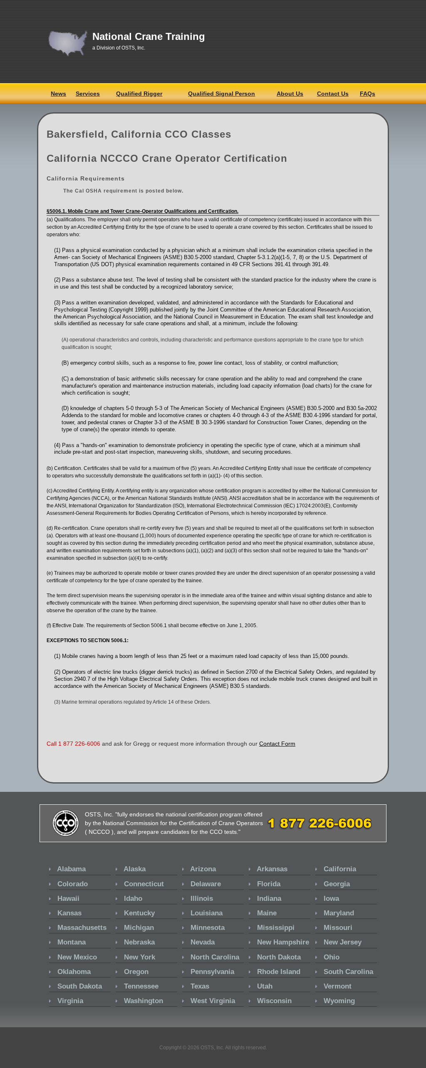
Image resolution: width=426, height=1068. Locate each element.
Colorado (72, 884)
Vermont (338, 986)
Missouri (338, 928)
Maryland (339, 913)
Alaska (135, 869)
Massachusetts (81, 928)
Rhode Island (278, 972)
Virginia (70, 1001)
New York (139, 957)
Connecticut (144, 884)
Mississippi (276, 928)
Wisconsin (274, 1001)
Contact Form (277, 743)
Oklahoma (74, 972)
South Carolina (348, 972)
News (58, 93)
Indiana (269, 898)
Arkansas (272, 869)
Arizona (203, 869)
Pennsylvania (212, 972)
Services (88, 93)
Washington (143, 1001)
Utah (264, 986)
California (340, 869)
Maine (267, 913)
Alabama (71, 869)
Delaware (206, 884)
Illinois (202, 898)
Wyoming (339, 1001)
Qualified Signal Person (221, 93)
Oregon (136, 972)
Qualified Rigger (139, 93)
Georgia (337, 884)
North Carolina (215, 957)
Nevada (203, 942)
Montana (71, 942)
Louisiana (207, 913)
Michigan (139, 928)
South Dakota (79, 986)
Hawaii (68, 898)
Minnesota (208, 928)
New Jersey (343, 942)
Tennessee (141, 986)
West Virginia (213, 1001)
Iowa (331, 898)
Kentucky (139, 913)
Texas (200, 986)
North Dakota (279, 957)
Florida (268, 884)
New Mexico (77, 957)
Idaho (133, 898)
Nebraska (139, 942)
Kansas (69, 913)
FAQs (367, 93)
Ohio (331, 957)
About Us (290, 93)
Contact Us (333, 93)
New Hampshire (283, 942)
